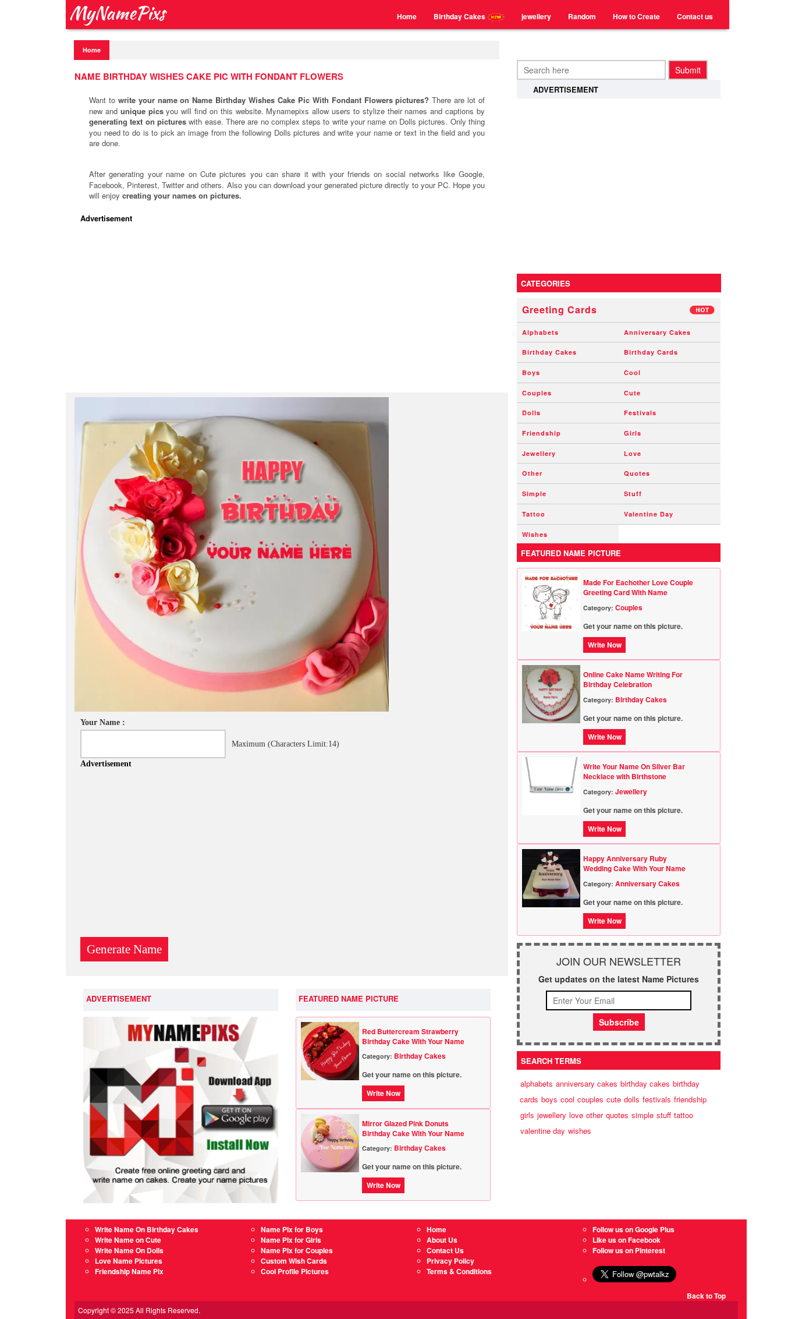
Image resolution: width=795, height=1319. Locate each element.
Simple (534, 493)
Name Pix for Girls (291, 1240)
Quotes (637, 473)
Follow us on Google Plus (633, 1229)
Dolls (531, 412)
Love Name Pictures (128, 1261)
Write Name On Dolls (129, 1250)
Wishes (535, 534)
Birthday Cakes (460, 16)
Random (582, 16)
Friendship (541, 433)
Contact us (695, 16)
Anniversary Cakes (657, 332)
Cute (632, 392)
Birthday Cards (651, 352)
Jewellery (539, 453)
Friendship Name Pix (129, 1271)
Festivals (640, 412)
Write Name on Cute (128, 1240)
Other (532, 473)
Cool (632, 372)
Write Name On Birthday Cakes (146, 1229)
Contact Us (445, 1250)
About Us (442, 1240)
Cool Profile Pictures (295, 1271)
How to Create (636, 16)
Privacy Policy (450, 1261)
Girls (632, 433)
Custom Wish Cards (294, 1261)
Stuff (633, 493)
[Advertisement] (289, 310)
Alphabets (540, 332)
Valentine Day (648, 514)
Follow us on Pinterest (628, 1250)
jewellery (536, 16)
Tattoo (533, 514)
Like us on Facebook (626, 1240)
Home (407, 16)
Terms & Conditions (459, 1271)
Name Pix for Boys (292, 1229)
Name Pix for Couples (297, 1250)
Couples (537, 392)
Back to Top (706, 1295)
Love (632, 453)
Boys (531, 372)
